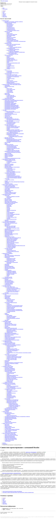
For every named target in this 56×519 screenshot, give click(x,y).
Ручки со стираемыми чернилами (13, 214)
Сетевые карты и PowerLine (10, 337)
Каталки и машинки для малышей (13, 126)
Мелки (8, 211)
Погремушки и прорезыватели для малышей (15, 133)
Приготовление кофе (11, 48)
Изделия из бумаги (8, 199)
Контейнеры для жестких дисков (13, 227)
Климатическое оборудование (10, 22)
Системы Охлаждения (11, 247)
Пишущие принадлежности (10, 203)
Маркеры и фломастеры (11, 210)
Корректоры (9, 206)
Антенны (6, 326)
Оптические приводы (9, 234)
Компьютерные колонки (9, 256)
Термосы (8, 66)
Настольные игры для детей (12, 379)
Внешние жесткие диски (9, 86)
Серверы (6, 269)
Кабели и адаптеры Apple (12, 358)
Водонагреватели (10, 24)
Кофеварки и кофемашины (14, 49)
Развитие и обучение (9, 156)
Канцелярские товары (7, 194)
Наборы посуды (10, 60)
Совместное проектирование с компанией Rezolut (11, 473)
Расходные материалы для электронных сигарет (14, 362)
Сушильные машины (9, 283)
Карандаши (9, 205)
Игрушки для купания (9, 120)
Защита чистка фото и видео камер (11, 435)
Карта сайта (5, 16)
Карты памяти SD (10, 97)
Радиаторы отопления (11, 174)
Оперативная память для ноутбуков (11, 233)
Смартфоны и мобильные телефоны (11, 363)
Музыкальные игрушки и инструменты (12, 151)
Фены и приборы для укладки (12, 40)
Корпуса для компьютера (9, 230)
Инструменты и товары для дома (9, 159)
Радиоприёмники (10, 397)
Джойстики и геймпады (11, 272)
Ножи (8, 61)
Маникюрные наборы (11, 35)
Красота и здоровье (8, 31)
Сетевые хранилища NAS (9, 338)
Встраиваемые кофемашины (10, 104)
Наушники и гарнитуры (11, 396)
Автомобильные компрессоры (10, 417)
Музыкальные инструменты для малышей (15, 130)
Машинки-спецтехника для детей (13, 148)
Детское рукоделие (10, 373)
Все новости (5, 443)
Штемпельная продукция (11, 219)
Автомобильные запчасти (9, 413)
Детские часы (7, 115)
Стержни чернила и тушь (11, 217)
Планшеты (7, 361)
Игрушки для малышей (9, 124)
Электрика (7, 182)
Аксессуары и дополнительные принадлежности (14, 100)
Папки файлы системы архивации (11, 202)
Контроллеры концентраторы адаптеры (12, 229)
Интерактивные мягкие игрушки (13, 140)
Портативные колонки (9, 266)
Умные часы (7, 364)
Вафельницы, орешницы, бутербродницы (17, 52)
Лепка (8, 374)
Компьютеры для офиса (11, 260)
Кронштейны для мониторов (12, 262)
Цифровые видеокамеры (9, 440)
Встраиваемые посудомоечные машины (12, 107)
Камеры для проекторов (13, 404)
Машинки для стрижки (11, 37)
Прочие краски (10, 381)
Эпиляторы (9, 42)
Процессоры (7, 235)
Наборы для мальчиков (9, 155)
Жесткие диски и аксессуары (10, 225)
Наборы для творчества (11, 376)
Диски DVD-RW (10, 92)
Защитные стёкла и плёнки (12, 348)
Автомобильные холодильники (11, 418)
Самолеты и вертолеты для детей (13, 150)
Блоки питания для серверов (12, 238)
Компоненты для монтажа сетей (11, 328)
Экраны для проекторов (13, 406)
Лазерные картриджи (11, 307)
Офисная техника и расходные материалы (10, 293)
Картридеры (7, 93)
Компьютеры (7, 257)
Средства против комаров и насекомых (12, 429)
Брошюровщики (8, 295)
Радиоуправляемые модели (10, 370)
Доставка (4, 13)
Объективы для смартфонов (12, 350)
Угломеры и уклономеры (11, 162)
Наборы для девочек (8, 154)
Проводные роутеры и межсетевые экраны (13, 336)
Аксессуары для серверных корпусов (14, 237)
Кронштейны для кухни (13, 54)
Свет (6, 69)
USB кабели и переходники (10, 186)
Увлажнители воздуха (11, 29)
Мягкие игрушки (8, 153)
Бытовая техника (6, 20)
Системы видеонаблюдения (10, 342)
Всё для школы (7, 198)
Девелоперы (9, 304)
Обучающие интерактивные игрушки (14, 141)
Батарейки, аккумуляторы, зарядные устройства (14, 21)
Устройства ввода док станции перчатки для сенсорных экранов (19, 352)
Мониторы (9, 263)
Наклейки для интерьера (11, 378)
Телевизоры (7, 410)
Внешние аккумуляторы (11, 345)
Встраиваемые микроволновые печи (11, 105)
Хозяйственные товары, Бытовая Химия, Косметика (14, 181)
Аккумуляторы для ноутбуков (12, 287)
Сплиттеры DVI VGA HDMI (10, 193)
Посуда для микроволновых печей (13, 62)
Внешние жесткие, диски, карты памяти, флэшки (12, 84)
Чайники (8, 68)
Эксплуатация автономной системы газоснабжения (12, 491)
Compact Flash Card (10, 95)
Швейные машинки (10, 82)
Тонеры (8, 312)
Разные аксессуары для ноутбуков (13, 290)
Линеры (8, 209)
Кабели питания (8, 191)
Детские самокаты (8, 426)
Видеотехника (7, 398)
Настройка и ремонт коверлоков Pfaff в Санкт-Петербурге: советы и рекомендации (18, 492)
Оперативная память (9, 232)
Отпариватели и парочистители (13, 76)
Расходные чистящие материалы (11, 302)
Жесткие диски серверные (12, 239)
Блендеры (11, 46)
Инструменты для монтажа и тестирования (15, 329)
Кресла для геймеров (11, 299)
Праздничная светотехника (10, 369)
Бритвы (8, 32)
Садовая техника (8, 428)
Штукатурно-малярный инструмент (13, 171)
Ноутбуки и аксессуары (7, 285)
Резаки (6, 313)
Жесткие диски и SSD (11, 226)
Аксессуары (7, 195)
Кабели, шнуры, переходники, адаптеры (10, 184)
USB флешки (7, 85)
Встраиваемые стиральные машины (11, 108)
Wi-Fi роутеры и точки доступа (10, 324)
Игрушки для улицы (8, 137)
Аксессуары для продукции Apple (11, 354)
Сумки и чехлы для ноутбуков (12, 291)
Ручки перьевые (10, 213)
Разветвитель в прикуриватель (10, 422)
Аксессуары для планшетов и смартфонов (13, 344)
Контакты (4, 15)
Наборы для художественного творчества (14, 377)
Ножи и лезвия (10, 169)
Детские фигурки (8, 114)
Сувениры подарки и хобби (8, 366)
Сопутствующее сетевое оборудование (12, 339)
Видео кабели (7, 189)
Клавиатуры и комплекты (12, 273)
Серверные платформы (11, 246)
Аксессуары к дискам (11, 89)
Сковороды (9, 63)
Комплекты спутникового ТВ (12, 400)
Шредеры (6, 320)
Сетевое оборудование (7, 321)
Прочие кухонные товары (12, 53)
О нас (4, 11)
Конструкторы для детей (13, 135)
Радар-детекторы (8, 421)
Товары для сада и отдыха (7, 423)
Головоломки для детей (11, 372)
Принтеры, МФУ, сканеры (10, 267)
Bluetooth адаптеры (8, 323)
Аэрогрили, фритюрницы (14, 51)
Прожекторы (9, 70)
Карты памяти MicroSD (11, 96)
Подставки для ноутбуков (12, 289)
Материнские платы (8, 231)
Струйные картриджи (11, 311)
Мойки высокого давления (10, 427)
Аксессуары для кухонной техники (13, 44)
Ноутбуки (6, 292)
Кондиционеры (10, 25)
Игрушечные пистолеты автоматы (13, 119)
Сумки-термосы (8, 431)
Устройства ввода (8, 270)
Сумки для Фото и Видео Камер (11, 439)
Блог (3, 12)
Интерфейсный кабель (9, 190)
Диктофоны (9, 391)
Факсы (8, 319)
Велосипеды (7, 425)
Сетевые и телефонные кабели (10, 192)
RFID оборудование (8, 341)
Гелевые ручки (10, 204)
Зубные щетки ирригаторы (12, 34)
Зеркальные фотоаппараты (10, 436)
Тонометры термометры (11, 39)
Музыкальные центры (11, 395)
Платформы (7, 265)
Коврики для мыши (10, 274)
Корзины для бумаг (8, 200)
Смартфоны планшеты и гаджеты (9, 343)
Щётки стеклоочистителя (11, 415)
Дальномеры (9, 161)
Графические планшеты (11, 271)
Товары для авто (6, 411)
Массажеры (9, 36)
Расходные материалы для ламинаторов (14, 309)
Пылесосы (9, 77)
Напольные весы (10, 38)
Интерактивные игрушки (12, 125)
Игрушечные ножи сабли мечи (13, 118)
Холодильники (7, 284)
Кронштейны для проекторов (14, 405)
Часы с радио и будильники (12, 81)
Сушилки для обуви (10, 78)
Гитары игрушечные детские (14, 131)
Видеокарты (7, 224)
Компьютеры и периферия (7, 253)
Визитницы (9, 197)
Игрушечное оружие (9, 117)
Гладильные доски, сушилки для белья (14, 75)
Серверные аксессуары (11, 244)
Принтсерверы (7, 335)
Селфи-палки (9, 351)
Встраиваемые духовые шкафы (10, 103)
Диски (6, 87)
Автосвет (8, 414)
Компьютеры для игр (11, 259)
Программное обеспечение (10, 268)
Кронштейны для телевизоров (12, 386)
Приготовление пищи (11, 50)
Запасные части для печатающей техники (15, 305)
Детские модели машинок (12, 147)
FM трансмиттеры (8, 412)
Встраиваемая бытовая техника (8, 99)
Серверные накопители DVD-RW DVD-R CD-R (16, 245)
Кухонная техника (8, 43)
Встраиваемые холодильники (10, 109)
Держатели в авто (10, 346)
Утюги (8, 79)
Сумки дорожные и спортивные (11, 430)
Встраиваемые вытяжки (9, 102)
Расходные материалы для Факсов (13, 318)
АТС (6, 294)
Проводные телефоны (11, 317)
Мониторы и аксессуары (9, 261)
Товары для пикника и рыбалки (11, 432)
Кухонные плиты (8, 279)
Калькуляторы (7, 296)
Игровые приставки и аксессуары (11, 408)
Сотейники (9, 64)
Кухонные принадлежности (12, 59)
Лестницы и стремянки (9, 164)
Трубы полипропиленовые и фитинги (14, 177)
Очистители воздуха (11, 28)
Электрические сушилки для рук (13, 30)
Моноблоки (7, 264)
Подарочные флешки (9, 98)
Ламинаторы (7, 297)
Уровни (8, 163)
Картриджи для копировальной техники (14, 306)
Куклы (6, 143)
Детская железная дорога (11, 146)
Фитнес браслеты (8, 365)
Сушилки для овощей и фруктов (15, 47)
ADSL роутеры (7, 322)
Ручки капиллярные (10, 212)
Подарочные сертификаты (10, 368)
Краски (8, 207)
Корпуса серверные (10, 241)
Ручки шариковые (10, 215)
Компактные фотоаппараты (10, 437)
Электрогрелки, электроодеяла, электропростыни (16, 41)
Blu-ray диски (9, 88)
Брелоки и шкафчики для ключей (13, 196)
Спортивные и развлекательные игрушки (12, 158)
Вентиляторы (9, 23)
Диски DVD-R (9, 91)
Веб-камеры (7, 254)
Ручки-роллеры (10, 216)
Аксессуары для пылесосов (12, 74)
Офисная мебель (8, 298)
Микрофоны (9, 394)
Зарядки (8, 347)
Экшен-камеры (7, 441)
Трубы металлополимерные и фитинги (14, 176)
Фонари (6, 180)
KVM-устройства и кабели (10, 185)
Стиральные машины (9, 282)
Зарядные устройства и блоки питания (14, 356)
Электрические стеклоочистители (13, 83)
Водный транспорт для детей (12, 145)
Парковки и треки (10, 149)
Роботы (6, 157)
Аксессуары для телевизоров (10, 384)
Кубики (8, 128)
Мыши (8, 275)
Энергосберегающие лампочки (13, 72)
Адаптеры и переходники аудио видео (12, 187)
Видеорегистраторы (8, 419)
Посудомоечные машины (9, 281)
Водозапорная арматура (11, 173)
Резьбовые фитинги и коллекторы (13, 175)
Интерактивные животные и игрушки (14, 139)
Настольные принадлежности (10, 201)
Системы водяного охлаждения (13, 251)
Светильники (9, 71)
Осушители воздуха (10, 27)
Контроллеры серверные (11, 240)
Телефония (7, 314)
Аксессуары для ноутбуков (10, 286)
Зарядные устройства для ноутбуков (13, 288)
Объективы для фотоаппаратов (10, 438)
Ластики (8, 208)
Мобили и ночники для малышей (13, 129)
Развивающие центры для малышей (16, 136)
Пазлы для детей (10, 380)
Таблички (6, 220)
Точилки (8, 218)
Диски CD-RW (10, 90)
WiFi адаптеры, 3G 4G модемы (10, 325)
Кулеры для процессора (11, 250)
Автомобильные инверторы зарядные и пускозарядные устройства (17, 416)
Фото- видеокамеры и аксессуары (9, 433)
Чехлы (8, 353)
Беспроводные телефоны (11, 316)
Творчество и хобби (8, 371)
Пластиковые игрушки (11, 122)
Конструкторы (7, 142)
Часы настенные (10, 80)
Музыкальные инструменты (10, 409)
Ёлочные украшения (8, 367)
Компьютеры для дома (11, 258)
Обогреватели (9, 26)
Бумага (8, 303)
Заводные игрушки (8, 116)
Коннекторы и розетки (11, 330)
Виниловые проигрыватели (12, 390)
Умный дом (7, 178)
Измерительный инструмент (10, 160)
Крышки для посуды (11, 58)
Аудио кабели (7, 188)
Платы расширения (10, 243)
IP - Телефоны (9, 315)
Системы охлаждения (9, 248)
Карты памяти (7, 94)
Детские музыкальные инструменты (14, 152)
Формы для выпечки (11, 67)
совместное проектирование (31, 452)
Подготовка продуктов (11, 45)
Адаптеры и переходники (12, 355)
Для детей (4, 110)
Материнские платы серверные (13, 242)
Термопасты (9, 252)
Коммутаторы (7, 327)
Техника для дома (8, 73)
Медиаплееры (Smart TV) (11, 401)
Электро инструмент (9, 183)
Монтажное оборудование (12, 331)
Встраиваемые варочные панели (11, 101)
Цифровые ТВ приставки (12, 407)
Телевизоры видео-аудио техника (9, 383)
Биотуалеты (7, 424)
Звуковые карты (8, 228)
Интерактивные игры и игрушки (13, 121)
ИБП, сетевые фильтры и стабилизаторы (12, 255)
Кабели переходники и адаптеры (13, 349)
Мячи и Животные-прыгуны (12, 132)
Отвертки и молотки (11, 170)
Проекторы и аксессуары (11, 402)
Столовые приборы (10, 65)
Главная (4, 10)
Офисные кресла (10, 300)
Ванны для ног (10, 33)
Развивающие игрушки (11, 134)
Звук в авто (7, 420)
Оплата (4, 14)
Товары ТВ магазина (9, 382)
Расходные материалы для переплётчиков (15, 310)
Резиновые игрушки (11, 123)
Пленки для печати (10, 308)
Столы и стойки (10, 301)
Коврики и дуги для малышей (12, 127)
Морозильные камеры (9, 280)
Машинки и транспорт (9, 144)
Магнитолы (9, 393)
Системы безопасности (7, 340)
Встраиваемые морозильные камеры (11, 106)
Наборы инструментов (9, 165)
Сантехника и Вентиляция (10, 172)
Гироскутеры (7, 360)
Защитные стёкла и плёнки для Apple (14, 357)
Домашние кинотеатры (11, 392)
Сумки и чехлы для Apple (12, 359)
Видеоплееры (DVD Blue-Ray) (12, 399)
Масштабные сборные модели (12, 375)
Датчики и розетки (10, 179)
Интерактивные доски (13, 403)
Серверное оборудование (9, 236)
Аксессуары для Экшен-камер (10, 434)
